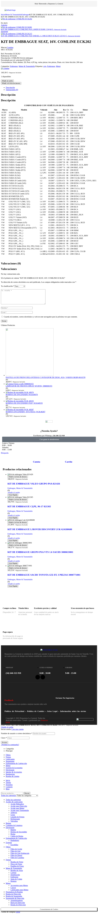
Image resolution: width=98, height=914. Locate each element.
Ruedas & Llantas (12, 776)
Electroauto (10, 770)
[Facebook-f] (37, 677)
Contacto (9, 787)
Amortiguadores (17, 900)
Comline (10, 47)
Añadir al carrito (7, 81)
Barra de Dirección (18, 903)
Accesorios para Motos (19, 885)
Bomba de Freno (17, 862)
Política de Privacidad (14, 711)
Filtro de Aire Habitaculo (20, 853)
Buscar (26, 793)
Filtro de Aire (16, 851)
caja (44, 66)
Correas (13, 873)
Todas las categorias (13, 800)
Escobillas (14, 845)
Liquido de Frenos (17, 817)
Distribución (15, 875)
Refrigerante (15, 819)
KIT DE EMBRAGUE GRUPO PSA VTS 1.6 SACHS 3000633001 (40, 552)
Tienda (8, 783)
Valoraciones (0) (12, 90)
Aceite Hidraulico (17, 804)
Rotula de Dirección (13, 894)
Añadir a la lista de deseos (11, 83)
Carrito (68, 462)
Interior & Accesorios (14, 772)
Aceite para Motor (17, 808)
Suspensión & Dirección (15, 898)
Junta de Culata (16, 879)
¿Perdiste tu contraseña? (10, 745)
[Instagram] (43, 677)
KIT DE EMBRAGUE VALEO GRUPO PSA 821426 (34, 483)
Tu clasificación (7, 286)
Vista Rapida (12, 495)
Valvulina (14, 821)
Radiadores (15, 840)
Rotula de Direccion (18, 905)
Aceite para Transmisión (20, 810)
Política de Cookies (35, 711)
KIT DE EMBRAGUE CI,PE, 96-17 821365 (29, 506)
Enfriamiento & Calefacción (16, 763)
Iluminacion (10, 774)
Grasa (13, 815)
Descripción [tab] (8, 94)
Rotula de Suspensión (14, 896)
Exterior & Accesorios (14, 768)
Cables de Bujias (17, 836)
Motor (58, 66)
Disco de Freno (16, 864)
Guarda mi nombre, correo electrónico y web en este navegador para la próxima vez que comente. (40, 317)
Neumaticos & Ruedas (14, 892)
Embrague (25, 15)
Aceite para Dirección (19, 806)
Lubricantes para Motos (19, 890)
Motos (8, 883)
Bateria (13, 830)
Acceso (4, 742)
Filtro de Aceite (16, 849)
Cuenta (36, 462)
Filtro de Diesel (16, 855)
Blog (7, 789)
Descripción (10, 88)
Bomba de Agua (17, 870)
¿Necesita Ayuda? (49, 431)
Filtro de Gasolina (17, 858)
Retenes (13, 881)
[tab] (51, 88)
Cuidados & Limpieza (14, 825)
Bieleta (8, 823)
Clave (4, 738)
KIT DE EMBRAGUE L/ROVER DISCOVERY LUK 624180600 (40, 529)
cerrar (18, 912)
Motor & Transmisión (13, 15)
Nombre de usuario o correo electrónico (16, 733)
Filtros (8, 755)
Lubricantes (10, 759)
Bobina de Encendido (19, 832)
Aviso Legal (52, 711)
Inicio (3, 15)
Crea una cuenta (17, 729)
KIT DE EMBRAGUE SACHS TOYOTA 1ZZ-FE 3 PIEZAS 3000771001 (44, 575)
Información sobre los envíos (73, 711)
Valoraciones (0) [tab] (11, 263)
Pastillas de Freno (17, 866)
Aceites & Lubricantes (14, 802)
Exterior (9, 843)
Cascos (13, 888)
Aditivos (14, 813)
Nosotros (9, 785)
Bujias (13, 834)
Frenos (8, 757)
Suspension (10, 761)
